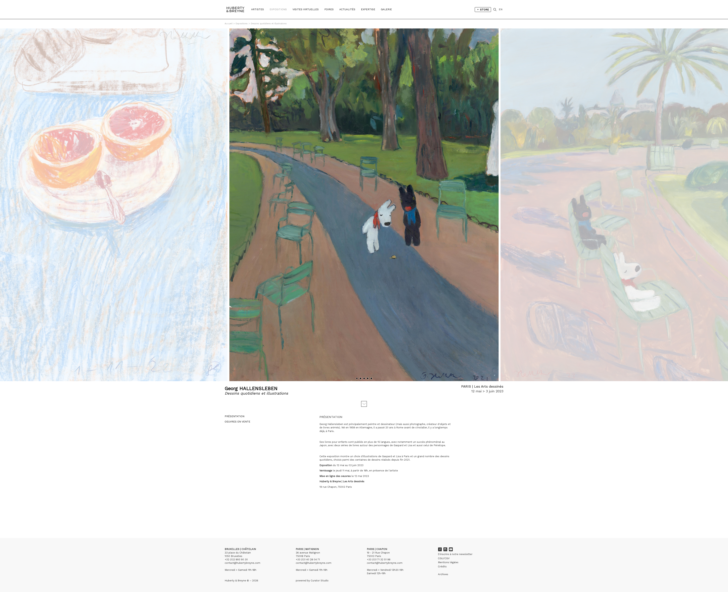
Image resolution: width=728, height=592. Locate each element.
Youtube (451, 549)
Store (484, 9)
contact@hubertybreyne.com (242, 562)
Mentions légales (448, 562)
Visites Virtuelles (306, 9)
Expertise (368, 9)
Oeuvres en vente (237, 421)
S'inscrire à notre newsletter (455, 554)
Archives (443, 574)
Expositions (278, 9)
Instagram (445, 549)
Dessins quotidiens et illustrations (269, 23)
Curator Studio (320, 580)
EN (500, 9)
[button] (357, 378)
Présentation (234, 416)
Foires (329, 9)
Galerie (386, 9)
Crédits (442, 566)
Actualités (347, 9)
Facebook (440, 549)
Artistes (257, 9)
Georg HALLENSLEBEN (251, 388)
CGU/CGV (444, 558)
